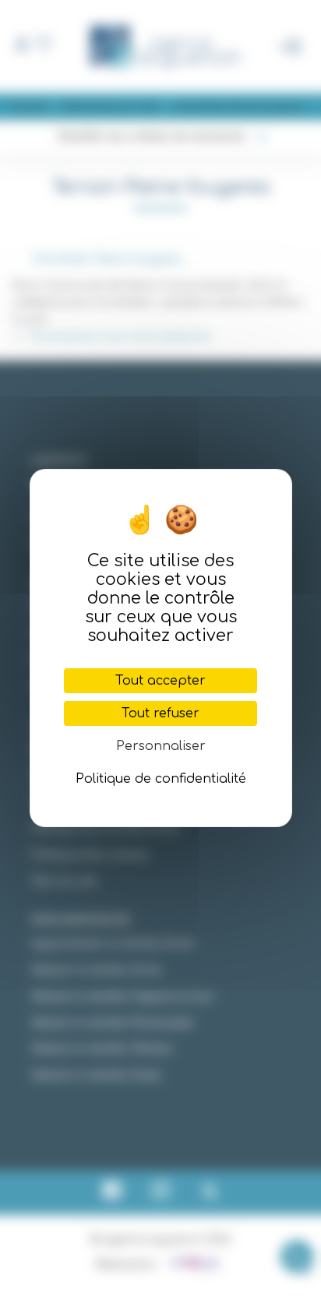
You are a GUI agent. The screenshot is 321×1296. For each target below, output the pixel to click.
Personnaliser (161, 746)
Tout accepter (160, 681)
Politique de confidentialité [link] (161, 779)
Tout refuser (160, 713)
